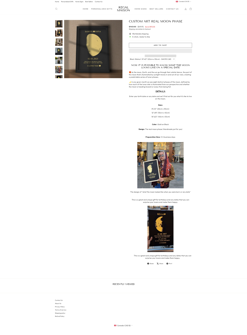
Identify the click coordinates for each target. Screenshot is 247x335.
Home (57, 2)
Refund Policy (59, 316)
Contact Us (98, 2)
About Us (58, 303)
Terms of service (60, 310)
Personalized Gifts (67, 2)
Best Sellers (89, 2)
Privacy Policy (60, 307)
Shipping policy (60, 313)
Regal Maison (123, 9)
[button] (160, 51)
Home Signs (79, 2)
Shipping (132, 29)
